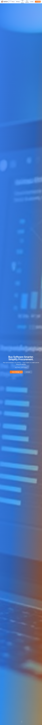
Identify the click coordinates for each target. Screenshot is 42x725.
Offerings (18, 1)
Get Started (38, 1)
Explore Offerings (15, 371)
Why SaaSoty (27, 2)
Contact (31, 1)
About (13, 1)
